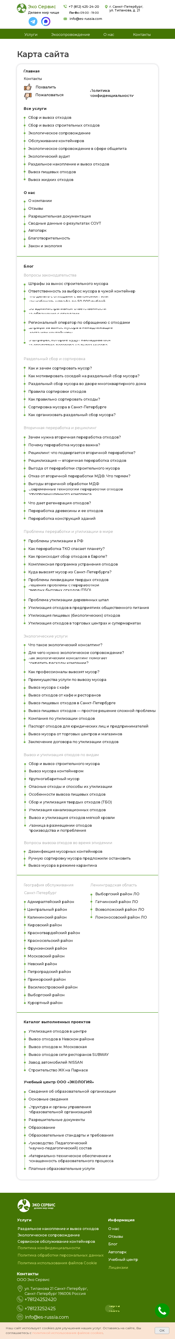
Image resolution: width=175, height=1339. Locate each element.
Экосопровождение (70, 34)
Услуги (31, 34)
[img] (33, 21)
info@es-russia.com (85, 19)
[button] (46, 87)
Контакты (142, 34)
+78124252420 (41, 1299)
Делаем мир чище (43, 13)
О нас (108, 34)
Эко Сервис (42, 6)
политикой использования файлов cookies (67, 1333)
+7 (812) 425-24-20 (84, 7)
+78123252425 (40, 1308)
